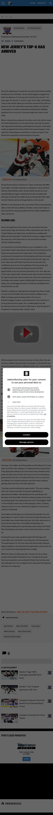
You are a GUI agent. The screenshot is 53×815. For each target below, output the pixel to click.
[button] (26, 402)
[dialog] (26, 407)
